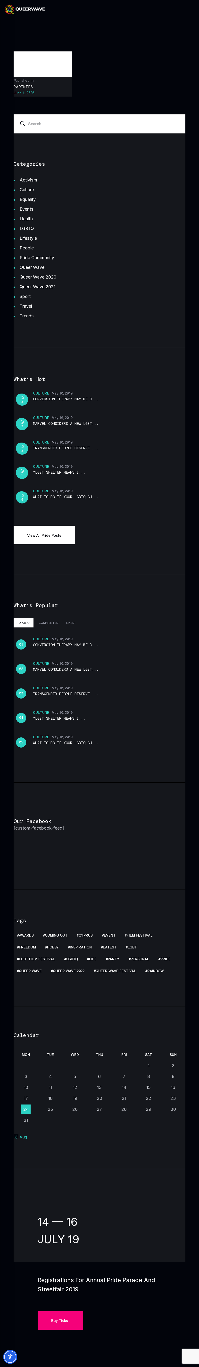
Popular (24, 623)
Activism (28, 179)
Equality (28, 199)
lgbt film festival (37, 959)
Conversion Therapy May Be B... (66, 399)
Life (93, 959)
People (27, 247)
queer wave (30, 971)
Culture (27, 189)
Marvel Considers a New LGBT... (66, 423)
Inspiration (81, 947)
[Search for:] (99, 123)
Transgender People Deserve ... (66, 448)
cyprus (86, 935)
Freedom (27, 947)
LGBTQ (27, 228)
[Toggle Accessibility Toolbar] (10, 1356)
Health (26, 218)
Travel (26, 306)
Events (26, 209)
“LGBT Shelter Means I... (59, 472)
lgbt (132, 947)
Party (113, 959)
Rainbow (155, 971)
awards (26, 935)
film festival (140, 935)
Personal (140, 959)
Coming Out (56, 935)
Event (110, 935)
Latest (109, 947)
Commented (48, 623)
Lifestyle (28, 238)
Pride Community (37, 257)
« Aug (21, 1137)
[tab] (23, 622)
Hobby (53, 947)
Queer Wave (32, 267)
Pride (165, 959)
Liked (70, 623)
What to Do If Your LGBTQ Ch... (66, 496)
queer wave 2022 (68, 971)
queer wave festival (116, 971)
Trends (27, 315)
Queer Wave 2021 (37, 286)
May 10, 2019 (62, 393)
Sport (25, 296)
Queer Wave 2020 (38, 277)
